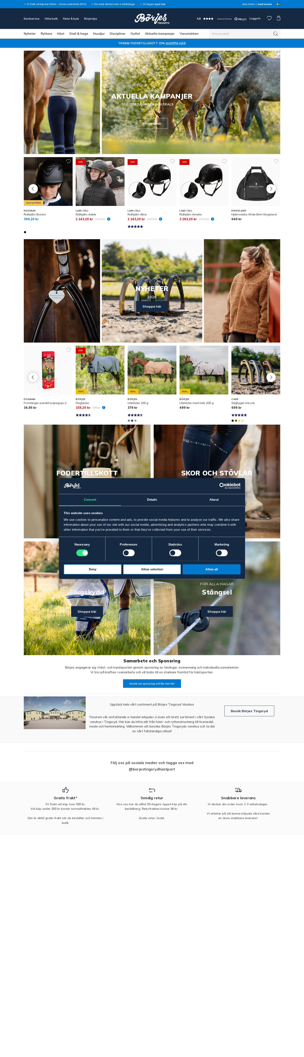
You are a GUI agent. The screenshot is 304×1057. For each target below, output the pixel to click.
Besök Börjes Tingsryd (249, 711)
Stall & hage (78, 34)
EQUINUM (30, 210)
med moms (265, 4)
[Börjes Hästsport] (152, 18)
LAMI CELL (82, 210)
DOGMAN (29, 399)
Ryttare (46, 34)
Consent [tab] (90, 499)
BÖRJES (81, 399)
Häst (60, 34)
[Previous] (33, 188)
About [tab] (214, 499)
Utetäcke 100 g (138, 403)
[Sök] (275, 33)
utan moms (248, 4)
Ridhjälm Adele (86, 214)
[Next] (271, 188)
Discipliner (118, 34)
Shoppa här (152, 123)
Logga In (255, 18)
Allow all (211, 569)
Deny (92, 569)
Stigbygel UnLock (243, 403)
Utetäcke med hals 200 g (197, 403)
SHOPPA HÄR (176, 43)
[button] (222, 18)
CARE (234, 399)
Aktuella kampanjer (160, 34)
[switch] (129, 552)
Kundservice (31, 18)
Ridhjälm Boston (35, 214)
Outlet (135, 34)
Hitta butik (51, 18)
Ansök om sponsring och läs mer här (152, 683)
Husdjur (99, 34)
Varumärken (189, 34)
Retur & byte (71, 18)
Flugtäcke (82, 403)
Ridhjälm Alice (137, 214)
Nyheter (30, 34)
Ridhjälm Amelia (191, 214)
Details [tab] (152, 499)
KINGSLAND (239, 210)
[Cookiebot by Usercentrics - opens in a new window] (222, 486)
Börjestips (90, 18)
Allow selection (152, 569)
